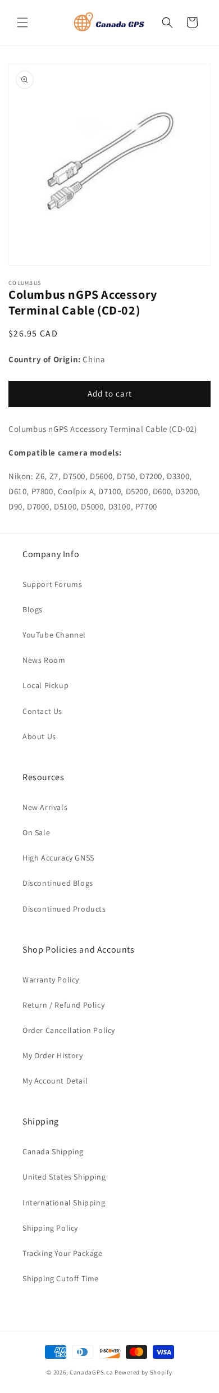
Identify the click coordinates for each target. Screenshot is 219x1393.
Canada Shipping (53, 1151)
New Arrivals (44, 807)
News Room (43, 660)
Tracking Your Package (62, 1253)
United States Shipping (64, 1177)
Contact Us (42, 711)
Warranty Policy (50, 980)
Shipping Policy (50, 1228)
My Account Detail (55, 1081)
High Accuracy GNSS (58, 858)
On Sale (36, 832)
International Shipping (63, 1203)
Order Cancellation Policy (68, 1030)
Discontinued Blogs (57, 883)
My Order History (52, 1055)
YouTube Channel (54, 635)
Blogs (32, 609)
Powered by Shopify (143, 1372)
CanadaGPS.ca (91, 1372)
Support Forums (52, 584)
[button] (22, 22)
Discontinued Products (64, 909)
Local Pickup (45, 685)
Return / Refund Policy (63, 1005)
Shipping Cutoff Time (60, 1278)
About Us (39, 736)
